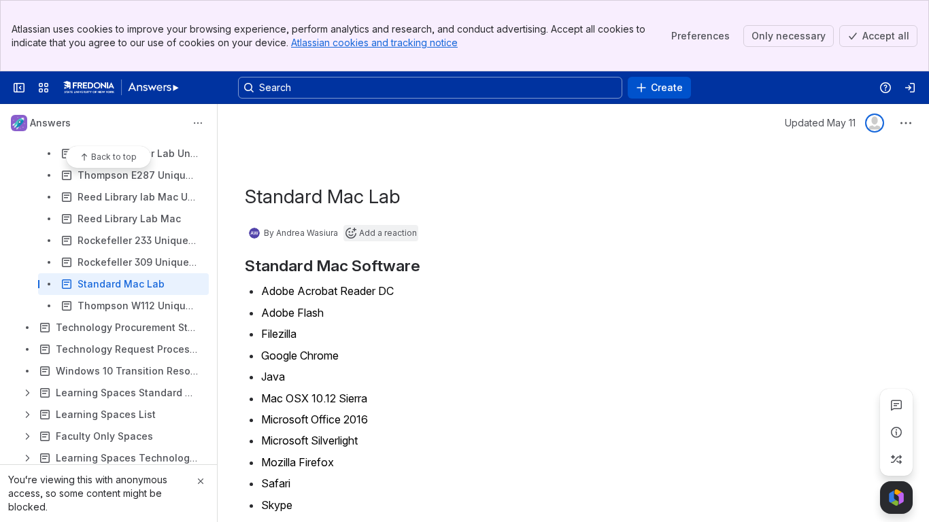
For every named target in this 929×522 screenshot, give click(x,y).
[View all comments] (896, 405)
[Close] (200, 481)
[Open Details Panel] (896, 432)
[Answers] (121, 88)
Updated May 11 (820, 122)
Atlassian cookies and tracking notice (374, 42)
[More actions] (198, 123)
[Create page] (896, 459)
